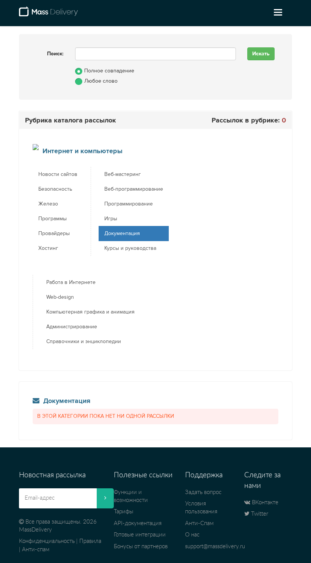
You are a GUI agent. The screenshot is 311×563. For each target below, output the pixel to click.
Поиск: (55, 53)
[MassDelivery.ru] (48, 14)
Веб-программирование (133, 189)
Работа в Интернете (71, 282)
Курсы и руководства (130, 248)
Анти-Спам (199, 523)
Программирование (128, 204)
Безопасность (55, 189)
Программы (52, 218)
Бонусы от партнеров (141, 546)
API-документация (138, 523)
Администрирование (71, 326)
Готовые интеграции (140, 535)
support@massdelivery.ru (215, 546)
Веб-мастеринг (122, 174)
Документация (122, 233)
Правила (90, 541)
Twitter (259, 514)
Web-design (60, 297)
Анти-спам (35, 549)
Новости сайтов (57, 174)
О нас (192, 535)
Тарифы (123, 511)
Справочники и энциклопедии (83, 341)
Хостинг (48, 248)
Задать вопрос (203, 492)
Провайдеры (54, 233)
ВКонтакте (264, 502)
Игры (110, 218)
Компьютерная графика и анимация (90, 312)
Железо (48, 204)
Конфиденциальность (47, 541)
